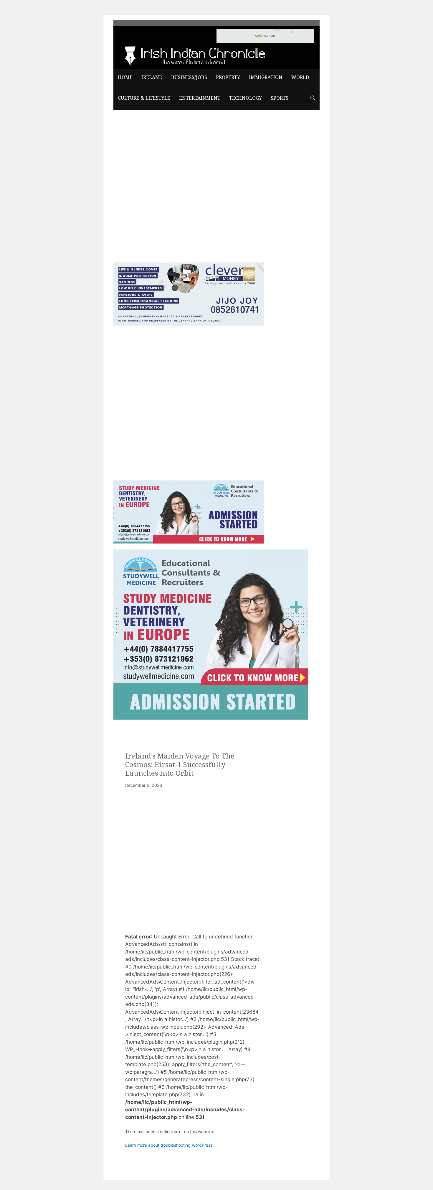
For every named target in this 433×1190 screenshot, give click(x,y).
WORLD (300, 77)
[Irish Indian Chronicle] (193, 55)
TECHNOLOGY (245, 98)
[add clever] (188, 324)
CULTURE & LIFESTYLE (144, 98)
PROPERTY (228, 77)
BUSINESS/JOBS (189, 77)
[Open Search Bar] (313, 98)
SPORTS (279, 98)
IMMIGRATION (265, 77)
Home (125, 77)
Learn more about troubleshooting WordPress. (169, 1145)
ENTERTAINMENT (199, 98)
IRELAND (151, 77)
